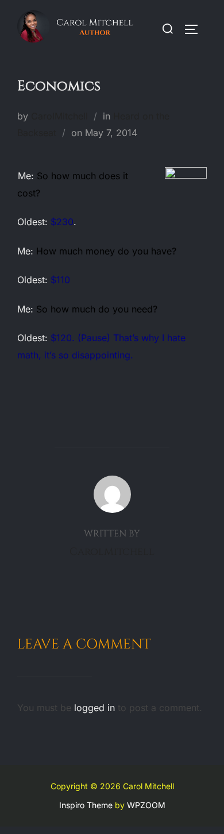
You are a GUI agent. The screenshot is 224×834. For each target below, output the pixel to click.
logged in (94, 707)
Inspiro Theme (86, 805)
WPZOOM (146, 805)
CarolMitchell (59, 116)
